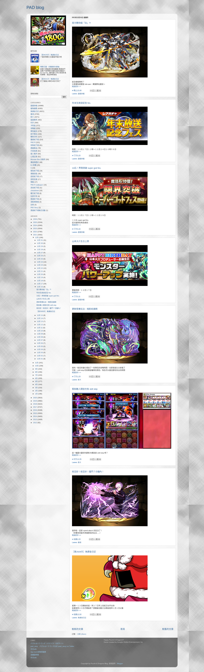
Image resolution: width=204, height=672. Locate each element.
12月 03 (40, 352)
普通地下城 (35, 199)
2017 (35, 407)
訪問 (32, 205)
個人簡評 (34, 154)
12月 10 (40, 331)
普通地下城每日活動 (38, 210)
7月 (36, 375)
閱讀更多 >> (76, 86)
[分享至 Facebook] (98, 90)
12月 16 (40, 287)
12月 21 (40, 271)
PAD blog (35, 7)
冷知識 (33, 125)
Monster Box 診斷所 (38, 159)
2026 (35, 219)
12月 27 (40, 253)
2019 (35, 401)
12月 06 (40, 343)
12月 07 (40, 340)
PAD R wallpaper (37, 185)
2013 (35, 419)
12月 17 (40, 284)
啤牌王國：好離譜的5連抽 (49, 67)
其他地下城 (35, 188)
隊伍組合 (34, 131)
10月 (37, 366)
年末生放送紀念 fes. (81, 103)
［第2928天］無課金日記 (84, 552)
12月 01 (40, 359)
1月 (36, 394)
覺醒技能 (34, 174)
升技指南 (34, 151)
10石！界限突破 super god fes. (86, 168)
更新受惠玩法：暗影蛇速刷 (85, 309)
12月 (37, 237)
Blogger (120, 663)
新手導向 (34, 134)
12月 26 (40, 256)
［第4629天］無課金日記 (49, 55)
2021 (35, 235)
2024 (35, 225)
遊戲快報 (81, 94)
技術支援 (34, 179)
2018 (35, 404)
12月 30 (40, 243)
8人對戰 (33, 165)
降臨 (32, 182)
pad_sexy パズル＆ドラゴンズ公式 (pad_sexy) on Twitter (52, 646)
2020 (35, 398)
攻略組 (33, 128)
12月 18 (40, 281)
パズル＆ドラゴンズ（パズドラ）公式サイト (47, 643)
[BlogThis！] (93, 90)
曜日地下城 (35, 193)
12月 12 (40, 325)
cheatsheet (35, 190)
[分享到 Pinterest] (100, 90)
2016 (35, 410)
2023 (35, 228)
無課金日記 (82, 618)
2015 (35, 413)
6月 (36, 378)
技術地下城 (35, 176)
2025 (35, 222)
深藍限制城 (35, 202)
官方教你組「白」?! (81, 23)
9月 (36, 369)
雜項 (79, 542)
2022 (35, 232)
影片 (79, 380)
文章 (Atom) (81, 634)
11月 (37, 363)
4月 (36, 384)
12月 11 (40, 328)
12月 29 (40, 246)
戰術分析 (34, 137)
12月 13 (40, 321)
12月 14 (40, 318)
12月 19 (40, 277)
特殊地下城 (35, 145)
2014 (35, 416)
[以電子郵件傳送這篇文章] (91, 90)
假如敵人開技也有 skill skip (85, 389)
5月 (36, 381)
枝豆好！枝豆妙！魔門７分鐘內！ (88, 472)
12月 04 (40, 349)
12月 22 (40, 268)
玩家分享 (34, 196)
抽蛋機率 (34, 120)
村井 (32, 123)
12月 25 (40, 259)
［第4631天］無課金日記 (49, 79)
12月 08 (40, 337)
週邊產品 (34, 148)
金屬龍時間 (35, 655)
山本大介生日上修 (80, 241)
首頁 (122, 629)
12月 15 (40, 315)
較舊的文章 (167, 629)
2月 (36, 391)
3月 (36, 388)
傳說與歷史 (35, 162)
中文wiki (34, 658)
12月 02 (40, 356)
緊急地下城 (35, 171)
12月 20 (40, 274)
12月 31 (40, 240)
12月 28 (40, 249)
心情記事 (34, 157)
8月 (36, 372)
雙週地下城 (35, 139)
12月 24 (40, 262)
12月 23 (40, 265)
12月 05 (40, 346)
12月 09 (40, 334)
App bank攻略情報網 (38, 652)
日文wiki (34, 649)
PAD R (33, 142)
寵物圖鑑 (34, 108)
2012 (35, 423)
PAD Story (34, 207)
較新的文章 (77, 629)
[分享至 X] (95, 90)
